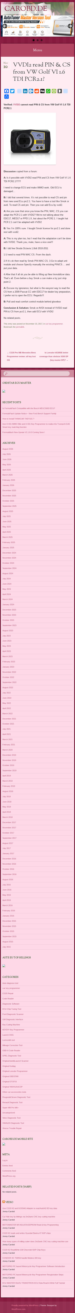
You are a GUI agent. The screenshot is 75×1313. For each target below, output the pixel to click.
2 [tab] (38, 40)
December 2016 (9, 859)
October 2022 (8, 677)
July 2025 (6, 516)
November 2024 (9, 558)
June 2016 (6, 890)
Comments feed (9, 1171)
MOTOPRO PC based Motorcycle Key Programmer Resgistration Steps (32, 1275)
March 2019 (7, 781)
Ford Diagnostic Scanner (13, 1014)
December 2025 (9, 490)
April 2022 (6, 708)
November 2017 (9, 828)
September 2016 (9, 874)
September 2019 (9, 770)
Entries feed (7, 1166)
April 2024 (6, 594)
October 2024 (8, 563)
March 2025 (7, 537)
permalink (20, 327)
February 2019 (8, 786)
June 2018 (6, 802)
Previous (5, 26)
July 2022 (6, 693)
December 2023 (9, 610)
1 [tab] (34, 40)
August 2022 (7, 687)
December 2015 (9, 921)
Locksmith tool (8, 1040)
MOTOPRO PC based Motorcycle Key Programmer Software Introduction (33, 1266)
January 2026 (8, 485)
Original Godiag (9, 1066)
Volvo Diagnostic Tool (11, 1118)
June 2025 (6, 521)
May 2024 (6, 589)
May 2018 (6, 807)
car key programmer (54, 324)
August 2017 (7, 843)
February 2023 (8, 662)
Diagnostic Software (10, 1004)
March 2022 (7, 713)
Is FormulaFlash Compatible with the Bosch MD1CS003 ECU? (28, 408)
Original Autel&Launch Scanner (15, 1061)
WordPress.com (18, 1309)
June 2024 (6, 584)
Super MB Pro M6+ (10, 1108)
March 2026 (7, 475)
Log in (5, 1160)
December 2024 (9, 553)
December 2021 (9, 719)
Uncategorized (8, 1113)
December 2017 (9, 822)
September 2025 (9, 506)
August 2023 (7, 631)
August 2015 (7, 942)
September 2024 (9, 568)
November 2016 (9, 864)
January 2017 (8, 853)
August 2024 (7, 573)
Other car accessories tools (14, 1092)
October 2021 (8, 724)
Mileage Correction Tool (12, 1045)
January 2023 (8, 667)
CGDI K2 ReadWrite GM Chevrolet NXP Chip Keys (24, 1250)
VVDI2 (16, 104)
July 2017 (6, 848)
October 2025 (8, 501)
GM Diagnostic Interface (12, 1019)
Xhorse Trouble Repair (12, 1128)
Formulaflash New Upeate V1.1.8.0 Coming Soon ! (23, 432)
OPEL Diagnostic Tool (11, 1056)
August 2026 (7, 449)
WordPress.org (8, 1176)
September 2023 (9, 625)
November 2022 (9, 672)
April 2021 (6, 734)
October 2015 (8, 931)
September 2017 (9, 838)
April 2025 (6, 532)
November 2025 (9, 496)
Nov (5, 64)
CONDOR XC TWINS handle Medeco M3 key (21, 1258)
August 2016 (7, 879)
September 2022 (9, 682)
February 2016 (8, 911)
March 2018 (7, 817)
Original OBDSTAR (10, 1076)
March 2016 (7, 905)
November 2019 (9, 760)
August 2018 (7, 791)
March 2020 (7, 750)
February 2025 (8, 542)
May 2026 (6, 465)
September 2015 (9, 936)
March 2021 (7, 739)
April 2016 (6, 900)
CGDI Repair (7, 993)
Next (70, 26)
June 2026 (6, 459)
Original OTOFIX (9, 1082)
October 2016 (8, 869)
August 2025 (7, 511)
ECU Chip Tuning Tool (11, 1009)
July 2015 (6, 947)
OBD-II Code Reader (11, 1050)
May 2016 (6, 895)
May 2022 (6, 703)
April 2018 (6, 812)
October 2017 (8, 833)
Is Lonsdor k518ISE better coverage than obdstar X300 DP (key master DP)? (53, 356)
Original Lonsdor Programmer (15, 1071)
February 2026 (8, 480)
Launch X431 (8, 1035)
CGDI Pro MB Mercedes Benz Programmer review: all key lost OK (21, 356)
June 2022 (6, 698)
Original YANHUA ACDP (12, 1087)
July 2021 (6, 729)
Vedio (9, 1202)
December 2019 (9, 755)
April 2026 (6, 470)
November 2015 (9, 926)
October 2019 (8, 765)
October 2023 (8, 620)
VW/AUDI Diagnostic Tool (13, 1123)
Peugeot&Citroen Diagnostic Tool (16, 1097)
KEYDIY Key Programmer (13, 1030)
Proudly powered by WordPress (25, 1305)
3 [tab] (42, 40)
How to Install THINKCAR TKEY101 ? (18, 419)
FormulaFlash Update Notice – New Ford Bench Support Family (29, 413)
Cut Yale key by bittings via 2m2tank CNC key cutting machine (28, 1217)
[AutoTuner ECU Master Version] (37, 26)
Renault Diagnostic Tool (12, 1102)
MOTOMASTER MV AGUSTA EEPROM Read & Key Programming (30, 1225)
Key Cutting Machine (11, 1025)
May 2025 (6, 527)
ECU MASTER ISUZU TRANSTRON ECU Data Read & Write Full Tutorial (33, 1283)
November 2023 (9, 615)
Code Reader (8, 999)
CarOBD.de (25, 9)
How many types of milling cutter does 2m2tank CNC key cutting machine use (35, 1241)
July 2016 (6, 885)
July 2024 (6, 579)
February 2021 (8, 745)
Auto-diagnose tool (10, 983)
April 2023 (6, 651)
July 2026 (6, 454)
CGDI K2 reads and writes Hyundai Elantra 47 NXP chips (26, 1233)
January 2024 (8, 604)
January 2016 (8, 916)
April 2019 (6, 776)
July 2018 (6, 796)
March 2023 (7, 656)
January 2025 (8, 548)
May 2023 (6, 646)
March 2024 (7, 599)
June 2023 (6, 641)
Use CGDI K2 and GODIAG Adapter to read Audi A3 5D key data (29, 1208)
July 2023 (6, 636)
